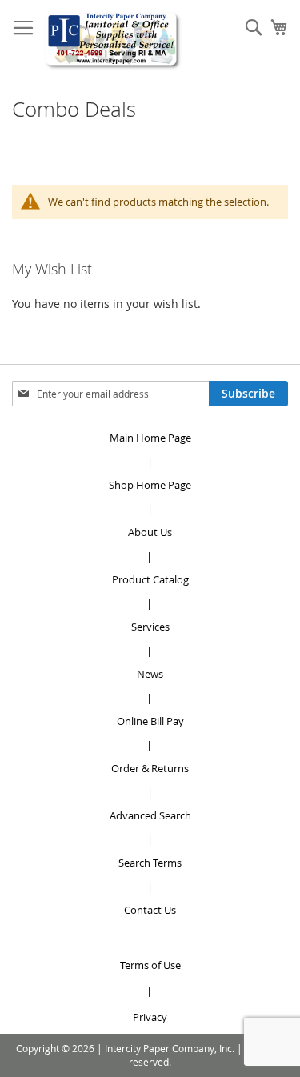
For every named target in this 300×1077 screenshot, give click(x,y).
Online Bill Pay (150, 721)
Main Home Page (150, 437)
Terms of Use (150, 965)
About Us (150, 532)
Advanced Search (150, 815)
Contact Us (150, 910)
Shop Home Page (150, 485)
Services (150, 626)
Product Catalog (150, 579)
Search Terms (150, 862)
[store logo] (113, 41)
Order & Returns (150, 768)
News (150, 674)
